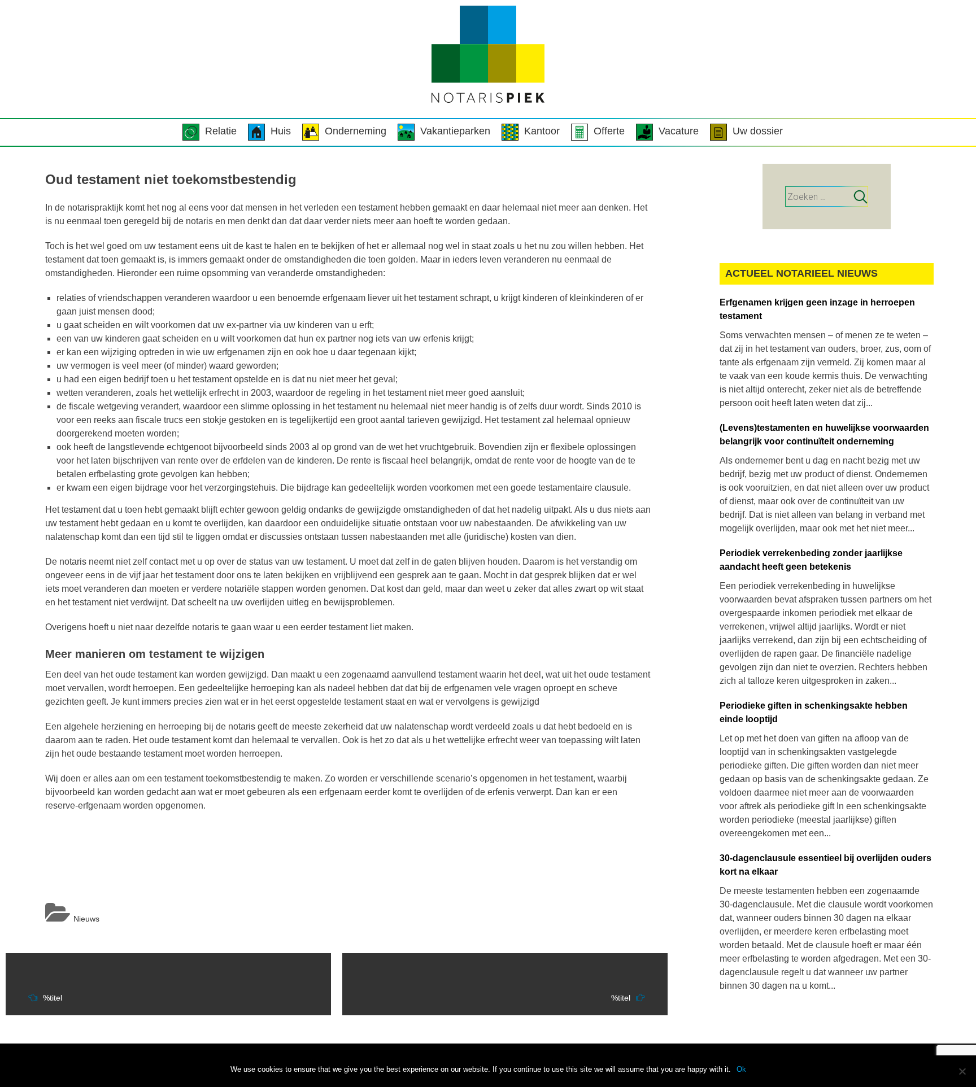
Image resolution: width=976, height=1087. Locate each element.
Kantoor (542, 131)
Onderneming (355, 131)
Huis (281, 131)
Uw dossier (758, 131)
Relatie (221, 131)
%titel (52, 997)
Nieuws (86, 918)
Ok (741, 1069)
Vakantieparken (455, 131)
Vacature (679, 131)
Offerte (609, 131)
